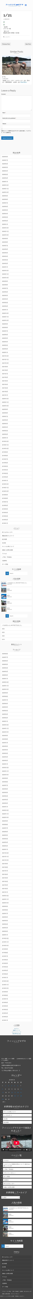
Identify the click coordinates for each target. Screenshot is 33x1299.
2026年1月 (5, 181)
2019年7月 (5, 459)
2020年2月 (5, 434)
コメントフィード (16, 1032)
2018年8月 (5, 498)
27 (18, 1096)
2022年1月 (5, 352)
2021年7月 (5, 374)
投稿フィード (16, 1030)
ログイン (16, 1028)
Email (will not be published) (9, 118)
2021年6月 (5, 377)
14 (21, 1089)
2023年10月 (5, 277)
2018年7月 (5, 502)
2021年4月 (5, 384)
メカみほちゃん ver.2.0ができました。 (17, 583)
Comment (3, 94)
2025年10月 (5, 192)
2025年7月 (5, 203)
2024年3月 (5, 260)
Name (4, 112)
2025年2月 (5, 220)
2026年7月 (5, 160)
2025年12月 (5, 185)
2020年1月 (5, 438)
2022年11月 (5, 317)
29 (2, 1099)
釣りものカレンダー (9, 1183)
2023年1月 (5, 309)
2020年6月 (5, 420)
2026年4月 (5, 171)
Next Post (28, 44)
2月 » (4, 1102)
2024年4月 (5, 256)
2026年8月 (5, 156)
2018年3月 (5, 516)
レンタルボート (7, 36)
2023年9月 (5, 281)
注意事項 (6, 1180)
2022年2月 (5, 349)
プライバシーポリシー (10, 1173)
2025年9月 (5, 196)
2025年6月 (5, 206)
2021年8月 (5, 370)
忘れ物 (5, 1119)
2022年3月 (5, 345)
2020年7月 (5, 416)
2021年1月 (5, 395)
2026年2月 (5, 178)
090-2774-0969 (9, 1068)
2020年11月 (5, 402)
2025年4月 (5, 213)
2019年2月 (5, 477)
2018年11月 (5, 487)
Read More (24, 82)
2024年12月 (5, 228)
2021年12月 (5, 356)
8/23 (8, 589)
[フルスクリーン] (29, 1150)
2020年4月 (5, 427)
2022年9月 (5, 324)
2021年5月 (5, 381)
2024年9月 (5, 238)
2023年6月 (5, 292)
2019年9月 (5, 452)
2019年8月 (5, 455)
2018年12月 (5, 484)
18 (12, 1092)
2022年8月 (5, 327)
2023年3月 (5, 302)
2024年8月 (5, 242)
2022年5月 (5, 338)
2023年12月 (5, 270)
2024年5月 (5, 253)
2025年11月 (5, 188)
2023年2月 (5, 306)
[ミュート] (27, 1150)
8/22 (8, 602)
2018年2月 (5, 519)
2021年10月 (5, 363)
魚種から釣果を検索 (9, 1187)
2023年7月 (5, 288)
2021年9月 (5, 366)
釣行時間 (6, 1122)
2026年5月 (5, 167)
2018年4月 (5, 512)
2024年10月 (5, 235)
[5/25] (16, 65)
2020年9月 (5, 409)
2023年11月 (5, 274)
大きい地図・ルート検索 (7, 1058)
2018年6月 (5, 505)
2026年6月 (5, 164)
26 (15, 1096)
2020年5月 (5, 423)
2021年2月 (5, 391)
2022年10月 (5, 320)
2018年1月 (5, 523)
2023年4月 (5, 299)
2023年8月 (5, 285)
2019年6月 (5, 462)
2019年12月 (5, 441)
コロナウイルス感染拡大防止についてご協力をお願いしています (17, 1165)
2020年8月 (5, 413)
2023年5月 (5, 295)
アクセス (6, 1160)
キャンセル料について (10, 1112)
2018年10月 (5, 491)
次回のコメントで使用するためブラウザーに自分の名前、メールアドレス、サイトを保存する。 (16, 131)
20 (18, 1092)
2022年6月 (5, 334)
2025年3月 (5, 217)
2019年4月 (5, 470)
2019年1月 (5, 480)
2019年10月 (5, 448)
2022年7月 (5, 331)
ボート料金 (7, 1176)
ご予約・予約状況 (8, 1169)
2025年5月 (5, 210)
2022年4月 (5, 341)
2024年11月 (5, 231)
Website (4, 123)
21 (21, 1092)
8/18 (8, 608)
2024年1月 (5, 267)
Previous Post (6, 44)
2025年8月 (5, 199)
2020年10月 (5, 406)
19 (15, 1092)
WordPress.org (17, 1033)
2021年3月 (5, 388)
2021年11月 (5, 359)
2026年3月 (5, 174)
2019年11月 (5, 445)
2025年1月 (5, 224)
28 (21, 1096)
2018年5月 (5, 509)
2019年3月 (5, 473)
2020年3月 (5, 430)
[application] (16, 1142)
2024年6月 (5, 249)
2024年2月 (5, 263)
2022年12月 (5, 313)
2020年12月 (5, 398)
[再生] (3, 1150)
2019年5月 (5, 466)
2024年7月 (5, 245)
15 (2, 1092)
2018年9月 (5, 495)
